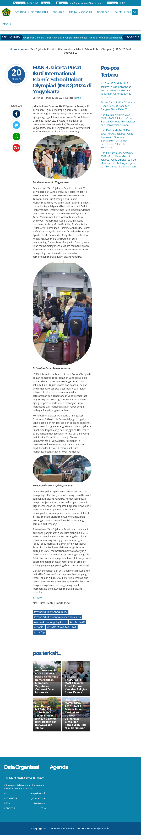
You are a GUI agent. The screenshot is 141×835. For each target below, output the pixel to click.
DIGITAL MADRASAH (80, 12)
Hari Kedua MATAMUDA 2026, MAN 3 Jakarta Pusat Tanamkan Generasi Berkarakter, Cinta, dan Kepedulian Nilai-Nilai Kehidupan (76, 714)
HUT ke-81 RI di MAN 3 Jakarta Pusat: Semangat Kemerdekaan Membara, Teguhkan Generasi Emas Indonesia (46, 681)
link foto (37, 597)
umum (78, 97)
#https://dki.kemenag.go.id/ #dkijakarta (57, 617)
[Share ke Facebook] (16, 114)
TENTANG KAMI (39, 12)
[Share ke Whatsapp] (16, 136)
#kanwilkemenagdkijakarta (50, 622)
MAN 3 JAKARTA (64, 828)
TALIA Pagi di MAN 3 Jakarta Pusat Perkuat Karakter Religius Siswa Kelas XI (76, 686)
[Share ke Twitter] (16, 125)
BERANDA (20, 12)
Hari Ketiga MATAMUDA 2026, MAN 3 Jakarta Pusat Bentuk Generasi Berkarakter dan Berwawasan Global (46, 717)
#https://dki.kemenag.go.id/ (50, 611)
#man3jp (39, 632)
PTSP (5, 24)
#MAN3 (38, 627)
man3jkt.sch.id (100, 828)
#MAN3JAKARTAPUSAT (61, 627)
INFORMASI (103, 12)
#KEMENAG (77, 622)
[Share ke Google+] (16, 148)
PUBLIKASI (58, 12)
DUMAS (131, 12)
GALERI (118, 12)
